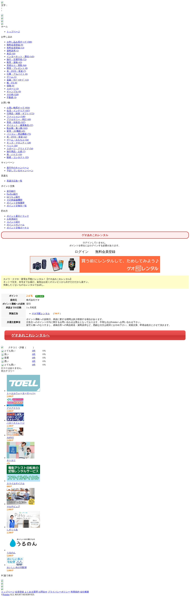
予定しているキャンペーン (20, 170)
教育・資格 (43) (14, 62)
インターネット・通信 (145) (20, 56)
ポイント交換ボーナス (18, 228)
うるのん (11, 553)
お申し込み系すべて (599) (19, 42)
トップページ (13, 31)
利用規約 (75, 592)
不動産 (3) (11, 97)
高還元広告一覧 (14, 181)
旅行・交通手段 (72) (16, 59)
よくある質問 (31, 592)
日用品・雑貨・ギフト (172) (20, 113)
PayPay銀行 (12, 194)
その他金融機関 (14, 200)
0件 (33, 351)
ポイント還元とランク (18, 216)
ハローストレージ (15, 423)
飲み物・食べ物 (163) (17, 128)
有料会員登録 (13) (15, 48)
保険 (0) (10, 86)
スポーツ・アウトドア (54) (20, 148)
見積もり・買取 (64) (16, 65)
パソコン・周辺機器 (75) (19, 134)
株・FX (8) (12, 83)
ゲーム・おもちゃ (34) (18, 140)
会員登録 (19, 592)
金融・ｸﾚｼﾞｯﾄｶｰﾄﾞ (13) (18, 80)
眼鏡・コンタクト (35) (18, 157)
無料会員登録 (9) (15, 45)
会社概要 (84, 592)
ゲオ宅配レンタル (41, 313)
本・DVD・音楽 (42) (17, 137)
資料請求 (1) (13, 51)
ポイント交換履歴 (15, 203)
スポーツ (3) (13, 88)
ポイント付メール (15, 225)
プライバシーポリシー (59, 592)
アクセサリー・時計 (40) (19, 119)
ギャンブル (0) (14, 91)
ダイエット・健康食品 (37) (20, 125)
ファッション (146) (16, 116)
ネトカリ (11, 460)
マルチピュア (13, 506)
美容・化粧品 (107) (16, 122)
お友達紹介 (12, 219)
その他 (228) (13, 94)
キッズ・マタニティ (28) (19, 143)
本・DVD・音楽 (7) (16, 71)
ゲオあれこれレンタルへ (30, 335)
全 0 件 (29, 347)
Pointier (6, 594)
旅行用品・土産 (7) (16, 151)
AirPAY (10, 437)
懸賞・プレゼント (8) (17, 68)
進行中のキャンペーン (18, 167)
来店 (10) (11, 53)
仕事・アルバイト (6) (17, 74)
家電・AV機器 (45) (16, 131)
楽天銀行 (11, 191)
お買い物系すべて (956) (18, 108)
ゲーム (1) (11, 77)
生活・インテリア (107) (18, 110)
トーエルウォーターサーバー (21, 393)
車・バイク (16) (14, 154)
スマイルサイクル (15, 483)
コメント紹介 (13, 222)
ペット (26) (12, 145)
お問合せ (42, 592)
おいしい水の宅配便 (17, 567)
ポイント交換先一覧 (17, 206)
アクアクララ (13, 408)
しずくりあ (12, 529)
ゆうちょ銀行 (13, 197)
